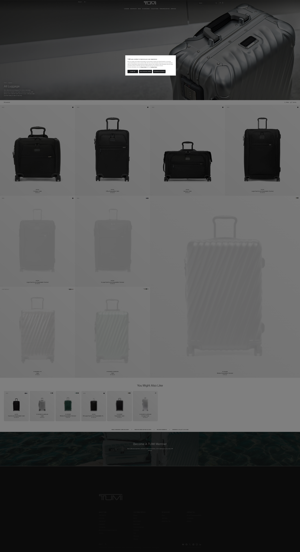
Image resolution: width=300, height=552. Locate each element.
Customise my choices (159, 71)
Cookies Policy (154, 67)
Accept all (132, 71)
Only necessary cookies (145, 71)
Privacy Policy (144, 67)
